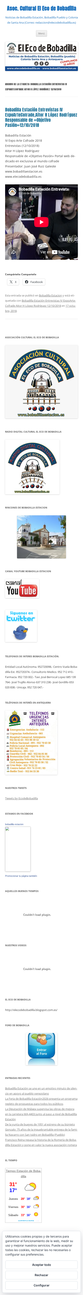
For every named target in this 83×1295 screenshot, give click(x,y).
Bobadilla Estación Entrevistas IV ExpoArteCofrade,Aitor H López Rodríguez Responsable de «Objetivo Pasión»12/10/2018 (41, 117)
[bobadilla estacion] (18, 870)
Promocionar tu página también (21, 876)
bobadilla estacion (14, 824)
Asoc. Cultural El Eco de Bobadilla (41, 8)
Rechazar (41, 1275)
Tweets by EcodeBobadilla (21, 798)
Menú (41, 33)
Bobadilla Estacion (50, 295)
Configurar (42, 1285)
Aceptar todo (41, 1264)
